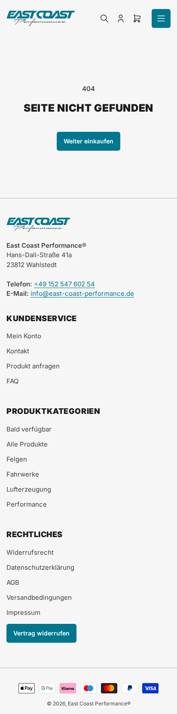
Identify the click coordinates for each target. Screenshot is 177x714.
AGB (12, 582)
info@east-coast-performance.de (82, 293)
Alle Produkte (27, 444)
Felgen (16, 459)
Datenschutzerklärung (40, 567)
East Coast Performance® (99, 703)
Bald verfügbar (29, 429)
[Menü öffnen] (161, 18)
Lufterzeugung (28, 489)
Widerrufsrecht (30, 552)
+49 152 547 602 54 (64, 284)
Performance (26, 504)
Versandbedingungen (39, 597)
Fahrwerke (22, 474)
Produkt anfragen (33, 366)
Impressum (23, 612)
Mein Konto (23, 336)
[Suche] (104, 18)
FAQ (12, 381)
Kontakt (17, 351)
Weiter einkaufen (88, 141)
